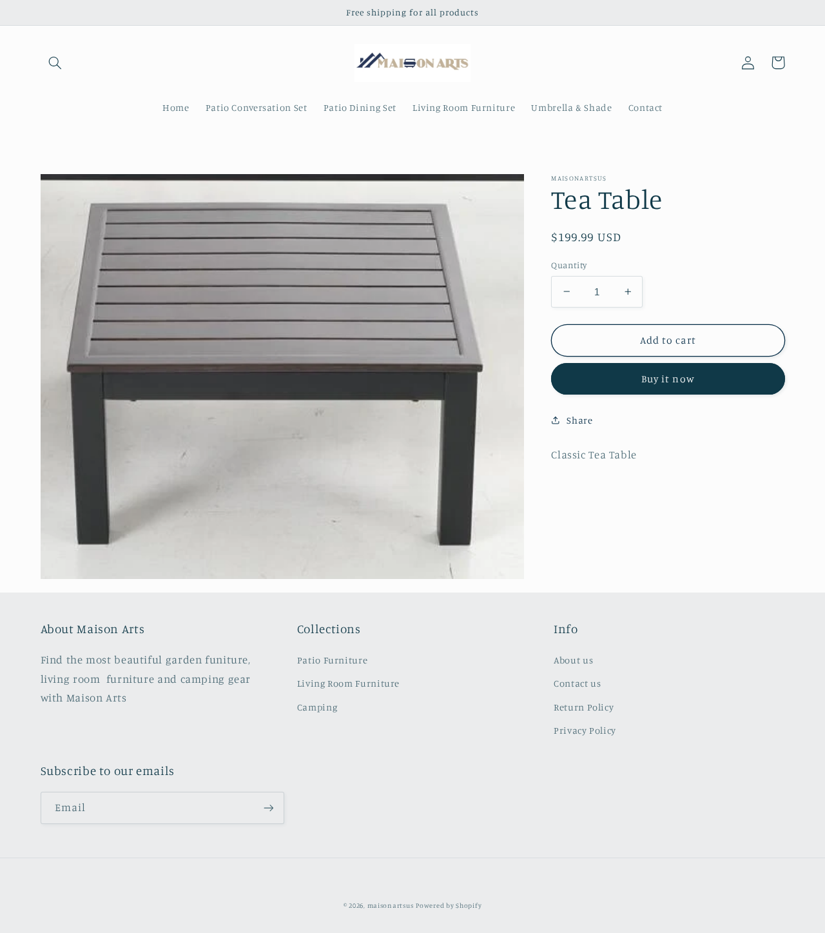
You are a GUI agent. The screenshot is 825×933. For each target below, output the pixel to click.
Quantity (569, 265)
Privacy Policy (585, 730)
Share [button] (579, 419)
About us (573, 659)
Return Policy (584, 707)
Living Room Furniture (348, 683)
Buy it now (668, 379)
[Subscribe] (268, 807)
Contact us (577, 683)
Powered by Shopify (448, 905)
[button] (55, 62)
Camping (317, 707)
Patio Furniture (332, 659)
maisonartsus (390, 905)
